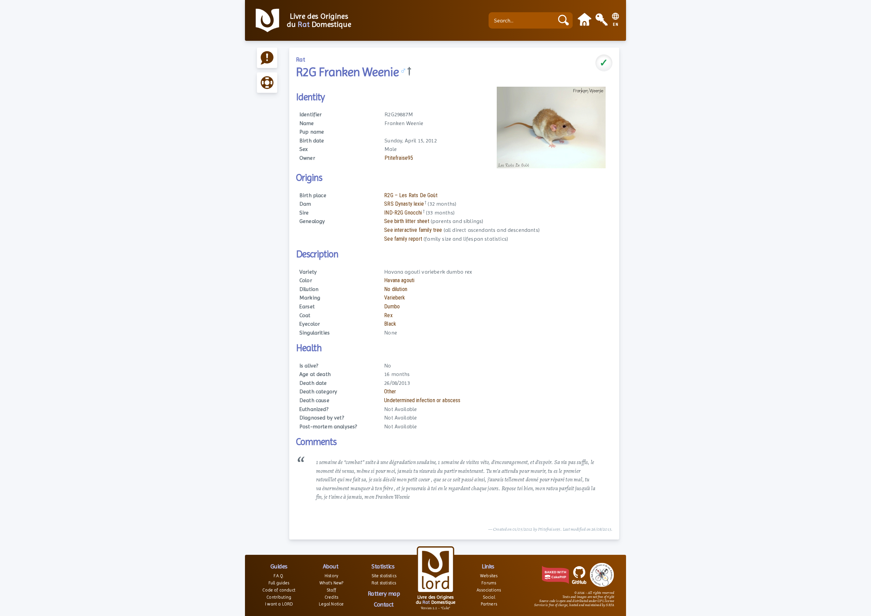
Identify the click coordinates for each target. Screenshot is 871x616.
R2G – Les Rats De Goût (411, 195)
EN (616, 24)
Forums (488, 582)
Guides (278, 566)
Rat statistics (384, 582)
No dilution (395, 289)
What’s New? (331, 582)
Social (489, 597)
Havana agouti (399, 280)
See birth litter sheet (406, 221)
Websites (488, 575)
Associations (489, 590)
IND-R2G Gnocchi (403, 212)
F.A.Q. (279, 575)
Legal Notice (331, 603)
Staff (331, 590)
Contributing (278, 597)
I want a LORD (279, 603)
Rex (388, 315)
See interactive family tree (413, 230)
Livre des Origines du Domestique (319, 20)
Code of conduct (278, 590)
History (331, 575)
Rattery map (384, 593)
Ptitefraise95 (398, 158)
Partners (489, 603)
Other (390, 391)
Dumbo (392, 306)
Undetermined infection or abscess (422, 400)
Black (390, 324)
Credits (331, 597)
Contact (384, 604)
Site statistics (384, 575)
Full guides (279, 582)
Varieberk (394, 297)
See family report (403, 239)
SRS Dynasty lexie (404, 204)
